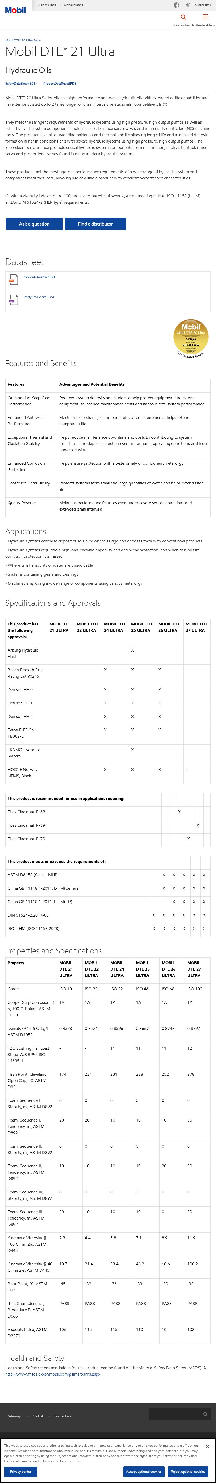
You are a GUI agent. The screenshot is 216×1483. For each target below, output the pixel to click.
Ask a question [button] (34, 224)
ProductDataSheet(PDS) (60, 83)
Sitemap (14, 1416)
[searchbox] (174, 1414)
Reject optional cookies (188, 1471)
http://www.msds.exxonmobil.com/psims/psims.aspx (52, 1374)
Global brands (73, 5)
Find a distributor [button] (95, 224)
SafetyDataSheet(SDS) (21, 83)
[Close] (207, 1446)
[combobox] (180, 1414)
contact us (63, 1416)
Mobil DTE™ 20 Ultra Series (23, 40)
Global (38, 1416)
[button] (205, 22)
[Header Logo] (16, 6)
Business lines (46, 5)
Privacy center (21, 1471)
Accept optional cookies (144, 1471)
